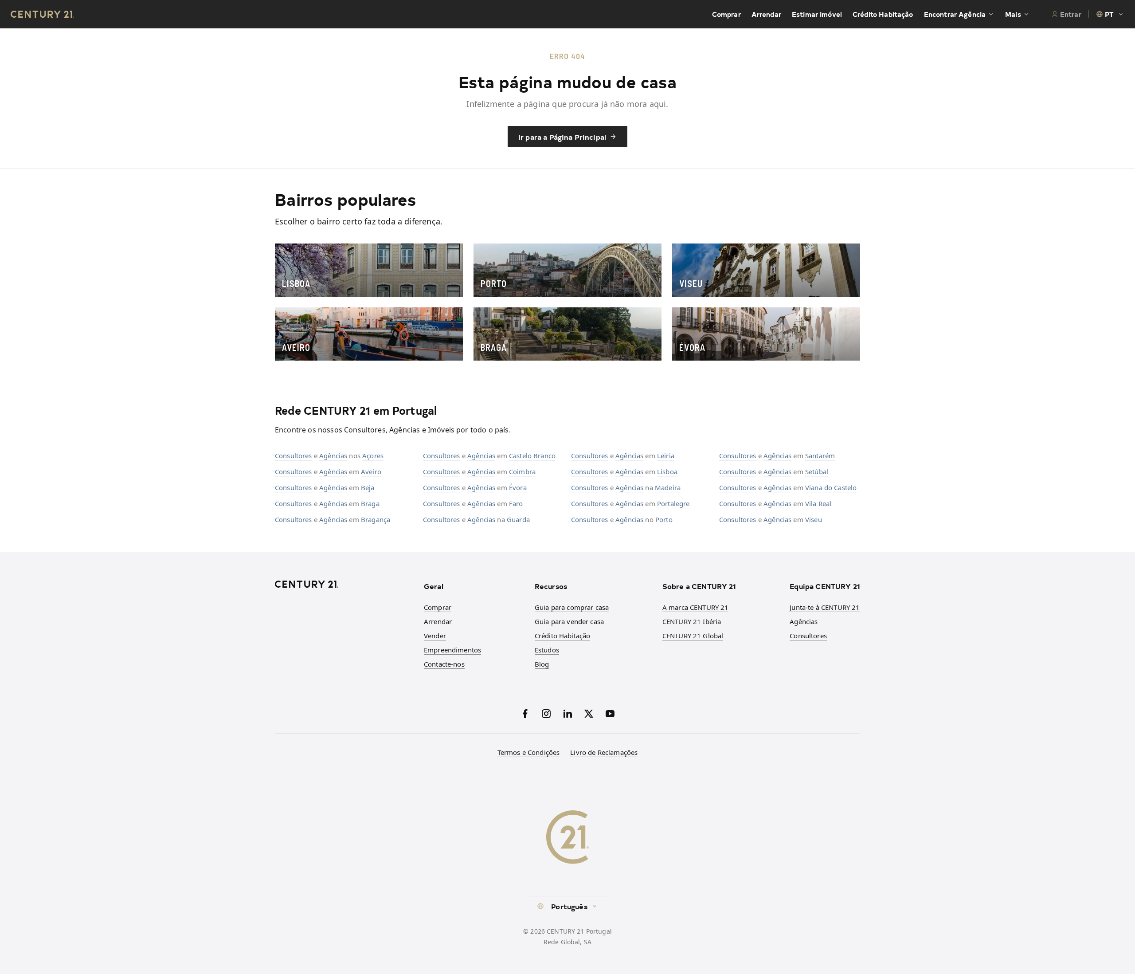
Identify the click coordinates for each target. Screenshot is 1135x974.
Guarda (518, 519)
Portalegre (673, 503)
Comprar (726, 14)
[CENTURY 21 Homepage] (344, 584)
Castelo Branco (532, 455)
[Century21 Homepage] (42, 14)
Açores (373, 455)
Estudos (547, 649)
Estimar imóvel (817, 14)
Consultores (293, 455)
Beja (368, 487)
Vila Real (818, 503)
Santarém (820, 455)
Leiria (665, 455)
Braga (370, 503)
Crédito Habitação (883, 14)
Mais (1013, 14)
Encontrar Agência (955, 14)
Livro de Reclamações (604, 752)
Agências (333, 455)
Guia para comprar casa (572, 607)
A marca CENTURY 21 (695, 607)
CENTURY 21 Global (693, 635)
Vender (435, 635)
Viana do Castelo (831, 487)
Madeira (668, 487)
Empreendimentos (452, 649)
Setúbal (816, 471)
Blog (542, 664)
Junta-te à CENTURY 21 (825, 607)
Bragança (375, 519)
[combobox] (1110, 14)
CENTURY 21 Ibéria (691, 621)
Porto (664, 519)
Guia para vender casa (569, 621)
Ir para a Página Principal (562, 136)
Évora (518, 487)
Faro (516, 503)
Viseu (813, 519)
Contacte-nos (444, 664)
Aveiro (371, 471)
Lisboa (667, 471)
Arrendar (766, 14)
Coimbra (522, 471)
